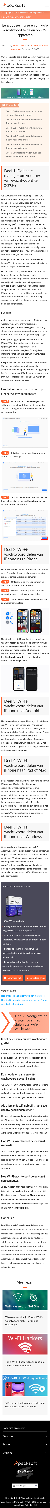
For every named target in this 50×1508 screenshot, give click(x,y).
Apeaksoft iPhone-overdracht (16, 886)
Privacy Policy (24, 1505)
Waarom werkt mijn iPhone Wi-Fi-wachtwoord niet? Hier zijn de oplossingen (24, 1321)
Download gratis (15, 978)
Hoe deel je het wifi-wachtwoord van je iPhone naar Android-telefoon (24, 1002)
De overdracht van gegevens (28, 13)
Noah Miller (18, 45)
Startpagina (7, 13)
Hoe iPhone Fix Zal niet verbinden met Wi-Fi (23, 996)
